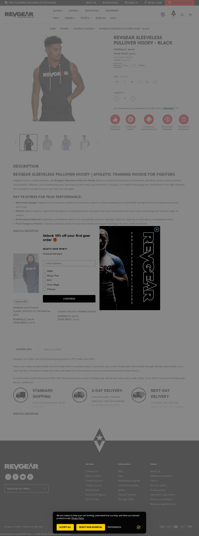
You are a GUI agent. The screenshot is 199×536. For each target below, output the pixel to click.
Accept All (65, 527)
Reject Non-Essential (90, 527)
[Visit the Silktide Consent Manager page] (138, 527)
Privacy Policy (78, 518)
